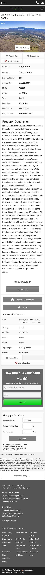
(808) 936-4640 (22, 282)
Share (24, 307)
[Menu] (41, 8)
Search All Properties (24, 299)
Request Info (34, 56)
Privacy (21, 573)
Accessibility (6, 573)
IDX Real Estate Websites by (11, 570)
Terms (15, 573)
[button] (2, 36)
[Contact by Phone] (37, 2)
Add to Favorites (13, 61)
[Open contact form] (42, 2)
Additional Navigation (22, 475)
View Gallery (24, 47)
